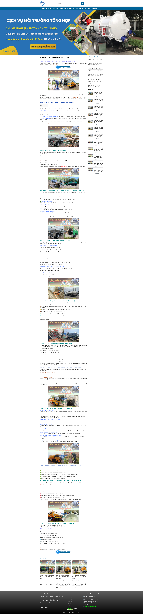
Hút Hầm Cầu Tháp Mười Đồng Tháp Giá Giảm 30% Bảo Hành (62, 577)
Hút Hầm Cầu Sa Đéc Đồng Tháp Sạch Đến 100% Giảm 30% (47, 577)
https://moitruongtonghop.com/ (46, 604)
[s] (82, 3)
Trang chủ (42, 8)
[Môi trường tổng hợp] (42, 3)
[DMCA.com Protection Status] (70, 609)
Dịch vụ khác (94, 8)
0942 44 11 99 (92, 606)
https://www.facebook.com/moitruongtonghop (54, 537)
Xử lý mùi (81, 8)
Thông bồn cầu (62, 8)
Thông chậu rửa (70, 8)
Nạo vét (76, 8)
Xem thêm (42, 586)
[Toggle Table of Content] (45, 106)
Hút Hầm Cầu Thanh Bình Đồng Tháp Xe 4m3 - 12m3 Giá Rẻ (79, 577)
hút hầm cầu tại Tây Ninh (51, 123)
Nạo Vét (69, 603)
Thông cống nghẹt (71, 597)
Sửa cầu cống (87, 8)
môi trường (55, 64)
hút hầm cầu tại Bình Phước (77, 97)
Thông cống (55, 8)
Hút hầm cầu (48, 8)
